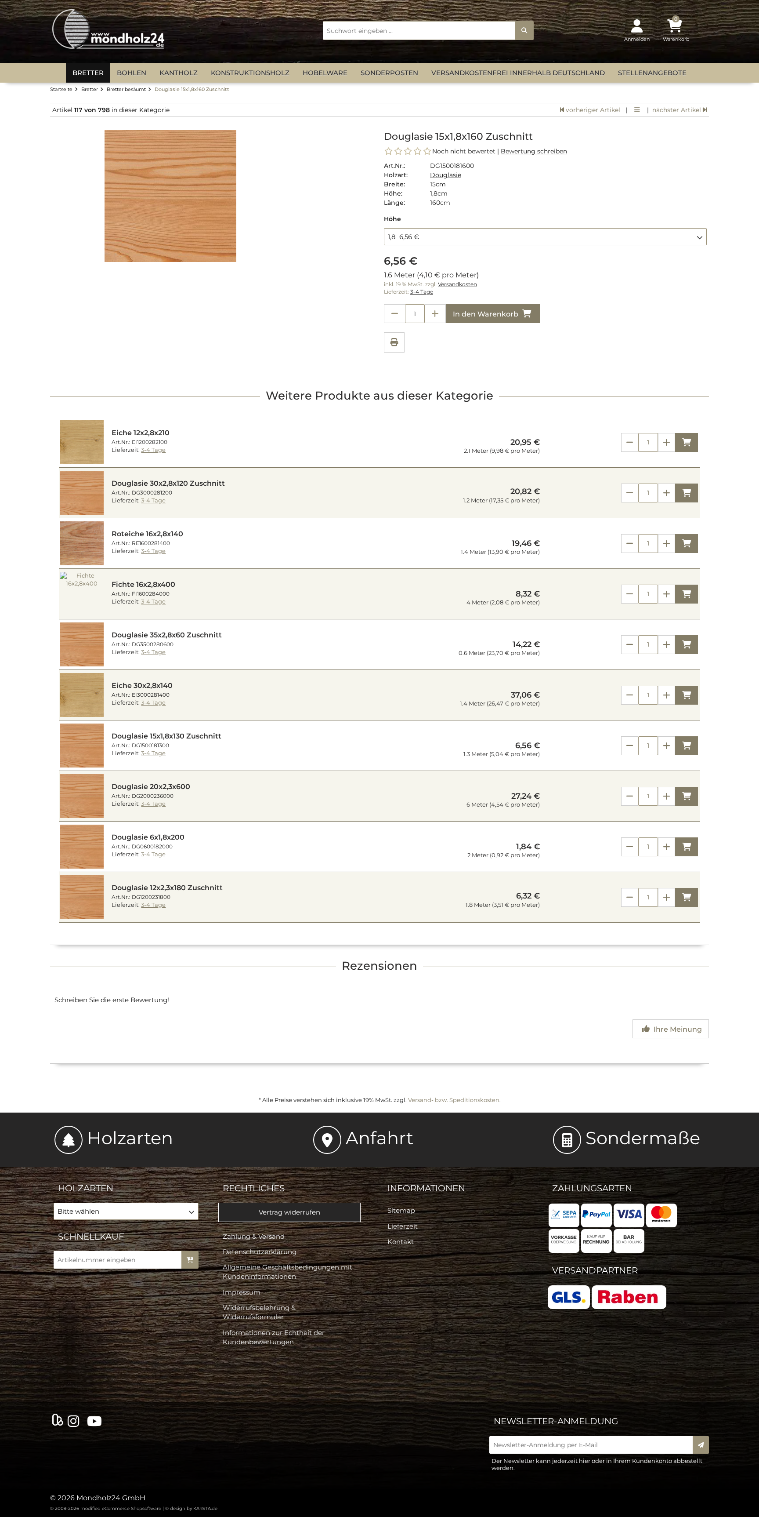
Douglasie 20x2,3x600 (151, 786)
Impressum (241, 1292)
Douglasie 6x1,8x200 (148, 837)
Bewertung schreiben (534, 151)
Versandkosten (457, 284)
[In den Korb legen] (190, 1260)
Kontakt (400, 1241)
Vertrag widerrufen (289, 1212)
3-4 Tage (421, 292)
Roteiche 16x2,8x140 (147, 534)
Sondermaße (643, 1138)
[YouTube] (96, 1422)
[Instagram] (75, 1422)
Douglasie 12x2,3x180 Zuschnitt (167, 888)
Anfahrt (379, 1138)
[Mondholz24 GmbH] (109, 29)
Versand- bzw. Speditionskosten (453, 1099)
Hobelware (325, 73)
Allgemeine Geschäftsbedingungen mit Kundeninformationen (287, 1272)
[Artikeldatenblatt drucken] (394, 343)
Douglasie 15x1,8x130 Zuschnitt (166, 736)
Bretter (88, 73)
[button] (545, 236)
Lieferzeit (402, 1226)
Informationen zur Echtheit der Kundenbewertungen (274, 1337)
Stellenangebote (652, 73)
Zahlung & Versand (254, 1236)
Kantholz (178, 73)
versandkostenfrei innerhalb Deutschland (518, 73)
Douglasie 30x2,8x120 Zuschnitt (168, 483)
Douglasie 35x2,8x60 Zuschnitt (167, 635)
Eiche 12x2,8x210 (141, 433)
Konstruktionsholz (250, 73)
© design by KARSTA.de (191, 1508)
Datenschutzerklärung (259, 1252)
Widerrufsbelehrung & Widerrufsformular (259, 1312)
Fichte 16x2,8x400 (143, 584)
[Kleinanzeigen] (57, 1421)
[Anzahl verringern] (394, 313)
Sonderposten (389, 73)
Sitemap (401, 1210)
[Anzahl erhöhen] (435, 313)
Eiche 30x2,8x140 (142, 685)
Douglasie (445, 175)
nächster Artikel (677, 110)
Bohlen (131, 73)
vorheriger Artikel (592, 110)
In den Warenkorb (486, 314)
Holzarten (130, 1138)
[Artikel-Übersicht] (637, 110)
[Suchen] (524, 30)
